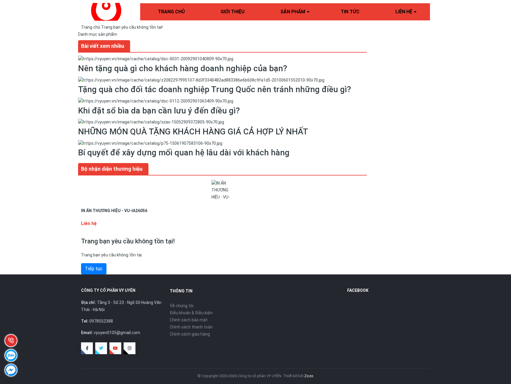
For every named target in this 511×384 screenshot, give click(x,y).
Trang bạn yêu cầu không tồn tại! (132, 27)
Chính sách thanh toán (191, 327)
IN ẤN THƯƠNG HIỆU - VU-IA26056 (114, 210)
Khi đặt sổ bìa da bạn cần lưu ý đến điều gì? (159, 110)
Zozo (308, 376)
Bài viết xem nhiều (102, 46)
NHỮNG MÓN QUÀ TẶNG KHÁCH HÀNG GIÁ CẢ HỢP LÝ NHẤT (193, 131)
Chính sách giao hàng (190, 334)
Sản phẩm (292, 11)
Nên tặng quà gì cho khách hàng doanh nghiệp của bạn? (182, 68)
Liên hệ (403, 11)
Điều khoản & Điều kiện (191, 312)
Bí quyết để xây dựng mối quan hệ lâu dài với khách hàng (184, 152)
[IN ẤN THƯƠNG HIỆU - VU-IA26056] (222, 190)
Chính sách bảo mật (189, 320)
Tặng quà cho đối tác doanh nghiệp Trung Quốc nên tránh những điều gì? (214, 89)
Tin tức (350, 11)
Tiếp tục (94, 268)
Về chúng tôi (181, 305)
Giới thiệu (233, 11)
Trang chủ (171, 11)
